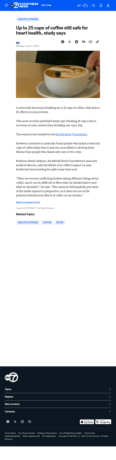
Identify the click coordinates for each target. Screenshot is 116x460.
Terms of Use (89, 433)
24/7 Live (46, 5)
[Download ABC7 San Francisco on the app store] (87, 421)
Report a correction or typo (28, 202)
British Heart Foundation (71, 134)
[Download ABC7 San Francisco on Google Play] (103, 421)
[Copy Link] (97, 41)
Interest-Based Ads (12, 436)
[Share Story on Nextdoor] (83, 41)
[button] (6, 5)
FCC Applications (49, 436)
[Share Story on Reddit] (76, 41)
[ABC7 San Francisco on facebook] (8, 422)
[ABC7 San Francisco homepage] (24, 5)
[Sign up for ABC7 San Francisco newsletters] (30, 422)
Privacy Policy (10, 433)
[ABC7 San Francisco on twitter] (15, 422)
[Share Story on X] (69, 41)
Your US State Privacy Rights (70, 433)
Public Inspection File (31, 436)
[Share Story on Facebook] (62, 41)
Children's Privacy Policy (47, 433)
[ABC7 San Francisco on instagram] (22, 422)
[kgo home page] (11, 377)
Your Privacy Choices (26, 433)
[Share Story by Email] (90, 41)
